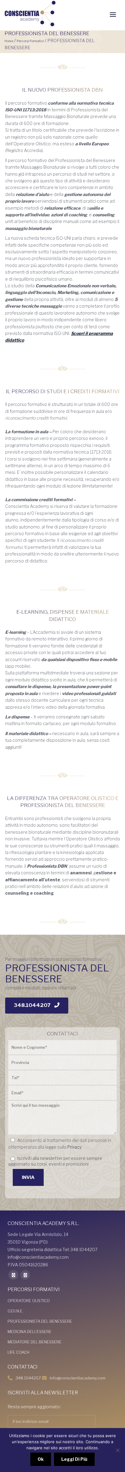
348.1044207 (28, 1378)
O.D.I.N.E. (15, 1310)
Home (9, 41)
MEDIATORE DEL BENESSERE (35, 1341)
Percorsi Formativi (30, 41)
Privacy (74, 1147)
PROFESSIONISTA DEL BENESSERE (40, 1321)
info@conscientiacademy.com (78, 1378)
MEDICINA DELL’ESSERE (30, 1331)
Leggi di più (74, 1459)
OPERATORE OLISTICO (29, 1300)
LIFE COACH (18, 1352)
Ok (41, 1459)
